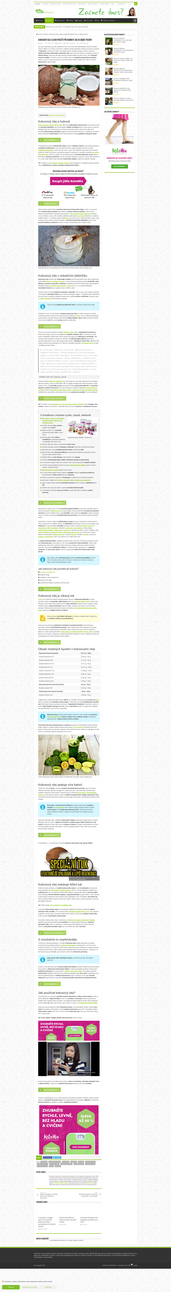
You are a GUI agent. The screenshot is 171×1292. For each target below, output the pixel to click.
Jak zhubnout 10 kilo (55, 4)
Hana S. (42, 43)
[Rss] (118, 4)
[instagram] (124, 4)
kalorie (81, 1162)
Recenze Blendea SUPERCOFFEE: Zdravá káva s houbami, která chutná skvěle (123, 70)
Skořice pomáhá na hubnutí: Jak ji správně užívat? (67, 1220)
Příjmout (11, 1287)
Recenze (40, 20)
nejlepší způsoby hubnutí (60, 163)
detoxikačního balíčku (78, 465)
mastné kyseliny (43, 1164)
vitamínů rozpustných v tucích (61, 286)
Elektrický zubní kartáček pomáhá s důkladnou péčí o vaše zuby (64, 27)
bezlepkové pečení (54, 1162)
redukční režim (68, 332)
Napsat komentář (70, 43)
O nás (112, 4)
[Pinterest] (122, 4)
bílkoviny (66, 1162)
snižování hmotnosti (68, 945)
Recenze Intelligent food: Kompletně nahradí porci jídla (123, 79)
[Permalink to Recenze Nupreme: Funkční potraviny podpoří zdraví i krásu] (109, 101)
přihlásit (80, 1240)
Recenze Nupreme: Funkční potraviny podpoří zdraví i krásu (124, 99)
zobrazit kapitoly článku (56, 115)
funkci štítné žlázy (53, 717)
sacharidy (80, 216)
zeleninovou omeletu (61, 530)
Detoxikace (60, 20)
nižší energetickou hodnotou (80, 214)
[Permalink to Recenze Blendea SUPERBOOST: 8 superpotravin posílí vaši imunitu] (109, 51)
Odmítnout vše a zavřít (29, 1287)
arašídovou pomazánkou (74, 528)
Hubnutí (49, 20)
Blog (97, 20)
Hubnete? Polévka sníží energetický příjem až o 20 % (89, 1220)
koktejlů (73, 534)
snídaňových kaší (58, 534)
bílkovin (66, 218)
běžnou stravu (56, 511)
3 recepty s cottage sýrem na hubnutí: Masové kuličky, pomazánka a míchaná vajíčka (46, 1222)
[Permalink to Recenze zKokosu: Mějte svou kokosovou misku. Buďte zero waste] (109, 61)
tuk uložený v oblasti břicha (61, 890)
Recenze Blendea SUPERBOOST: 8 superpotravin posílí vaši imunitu (123, 50)
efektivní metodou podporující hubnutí (81, 920)
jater (97, 700)
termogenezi (60, 807)
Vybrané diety (82, 4)
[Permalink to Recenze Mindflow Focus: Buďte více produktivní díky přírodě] (109, 91)
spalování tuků (42, 1166)
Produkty (45, 4)
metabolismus (54, 1164)
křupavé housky (87, 526)
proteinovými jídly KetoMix (87, 1003)
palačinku (54, 528)
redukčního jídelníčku (45, 150)
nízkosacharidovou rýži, (71, 532)
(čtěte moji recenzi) (55, 125)
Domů (40, 34)
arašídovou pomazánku (82, 480)
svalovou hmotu (88, 343)
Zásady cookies (104, 4)
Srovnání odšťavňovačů (69, 4)
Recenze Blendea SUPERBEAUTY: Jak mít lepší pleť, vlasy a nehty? (123, 40)
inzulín (77, 316)
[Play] (69, 863)
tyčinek (85, 534)
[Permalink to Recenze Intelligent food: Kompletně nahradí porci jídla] (109, 81)
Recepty (79, 20)
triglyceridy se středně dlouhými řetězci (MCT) (77, 632)
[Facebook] (120, 4)
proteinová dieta (66, 1164)
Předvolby (48, 1287)
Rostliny (70, 20)
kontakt (90, 1183)
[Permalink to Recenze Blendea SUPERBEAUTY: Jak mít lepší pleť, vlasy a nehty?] (109, 41)
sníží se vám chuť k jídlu (73, 971)
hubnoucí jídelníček (56, 381)
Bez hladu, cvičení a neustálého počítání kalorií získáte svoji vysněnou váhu (53, 420)
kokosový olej (90, 1162)
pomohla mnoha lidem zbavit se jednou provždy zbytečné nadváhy (74, 390)
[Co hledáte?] (135, 3)
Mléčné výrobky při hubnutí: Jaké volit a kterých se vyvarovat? (49, 1195)
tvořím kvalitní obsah (61, 1183)
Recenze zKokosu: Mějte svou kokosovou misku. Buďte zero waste (123, 60)
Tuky (40, 599)
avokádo (44, 1162)
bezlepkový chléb (44, 528)
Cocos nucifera (78, 727)
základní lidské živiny (82, 601)
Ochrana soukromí (93, 4)
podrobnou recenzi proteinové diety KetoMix (68, 404)
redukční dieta (79, 1164)
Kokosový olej (43, 125)
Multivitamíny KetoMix (50, 470)
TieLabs (128, 1265)
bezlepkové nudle (56, 532)
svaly (51, 1166)
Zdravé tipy (89, 20)
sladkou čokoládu (63, 480)
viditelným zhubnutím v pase (79, 911)
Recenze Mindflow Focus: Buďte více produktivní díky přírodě (122, 90)
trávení (58, 1166)
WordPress (113, 1265)
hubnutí (73, 1162)
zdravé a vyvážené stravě (55, 281)
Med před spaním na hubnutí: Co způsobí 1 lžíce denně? (88, 1194)
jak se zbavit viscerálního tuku (61, 905)
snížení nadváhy (45, 298)
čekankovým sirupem (45, 530)
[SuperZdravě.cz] (44, 11)
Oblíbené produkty (108, 20)
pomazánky (49, 537)
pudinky (41, 537)
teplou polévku (43, 532)
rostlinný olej (90, 1164)
